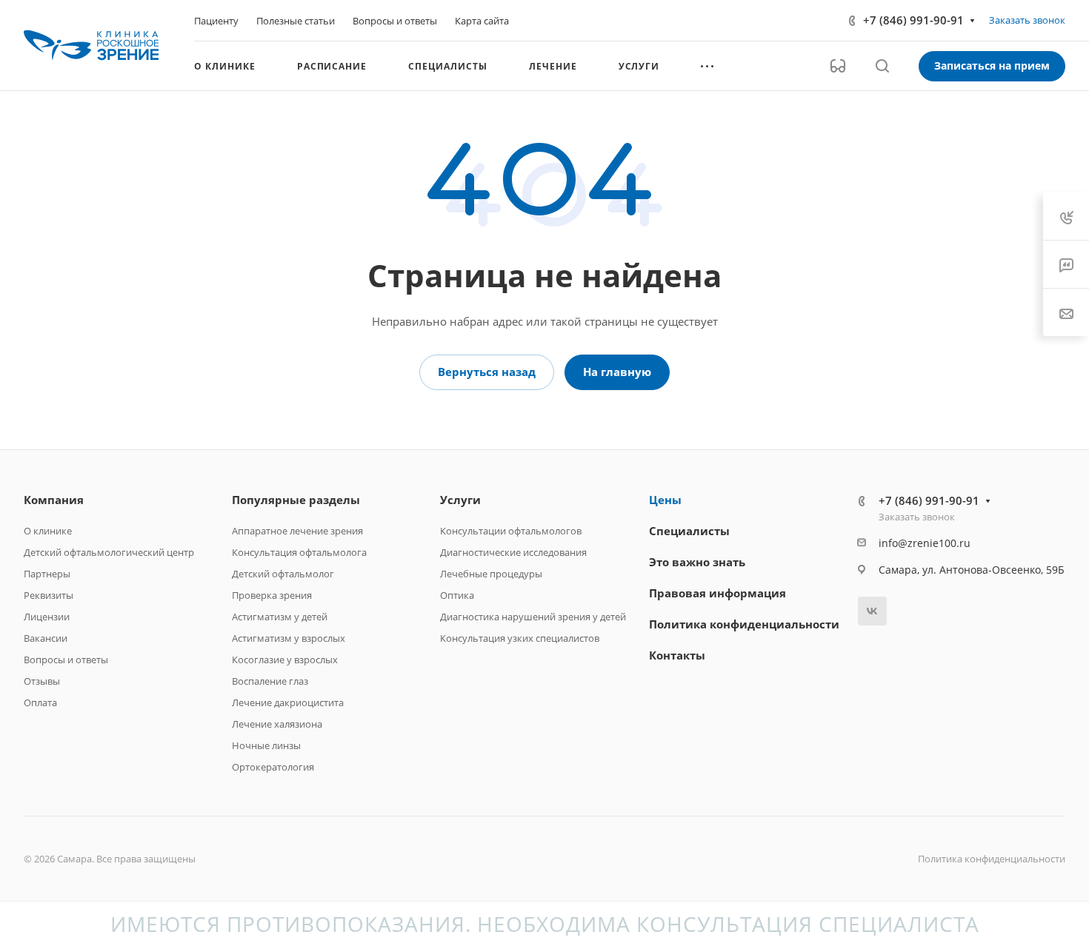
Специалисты (689, 530)
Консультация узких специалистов (519, 638)
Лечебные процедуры (491, 573)
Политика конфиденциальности (744, 624)
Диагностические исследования (513, 552)
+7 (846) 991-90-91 (913, 20)
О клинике (48, 530)
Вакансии (45, 638)
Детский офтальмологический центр (109, 552)
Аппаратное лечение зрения (297, 530)
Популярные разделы (296, 499)
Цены (665, 499)
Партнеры (47, 573)
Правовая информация (717, 593)
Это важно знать (697, 561)
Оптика (457, 595)
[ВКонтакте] (872, 611)
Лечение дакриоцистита (288, 702)
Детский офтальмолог (283, 573)
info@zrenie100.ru (924, 543)
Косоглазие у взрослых (285, 659)
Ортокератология (273, 767)
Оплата (40, 702)
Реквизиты (48, 595)
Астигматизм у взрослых (288, 638)
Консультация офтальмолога (299, 552)
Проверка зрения (272, 595)
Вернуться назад (487, 371)
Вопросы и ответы (66, 659)
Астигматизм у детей (279, 616)
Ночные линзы (266, 745)
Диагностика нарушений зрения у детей (533, 616)
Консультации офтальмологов (511, 530)
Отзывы (42, 681)
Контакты (677, 655)
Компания (54, 499)
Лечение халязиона (277, 724)
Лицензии (47, 616)
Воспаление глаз (270, 681)
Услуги (460, 499)
